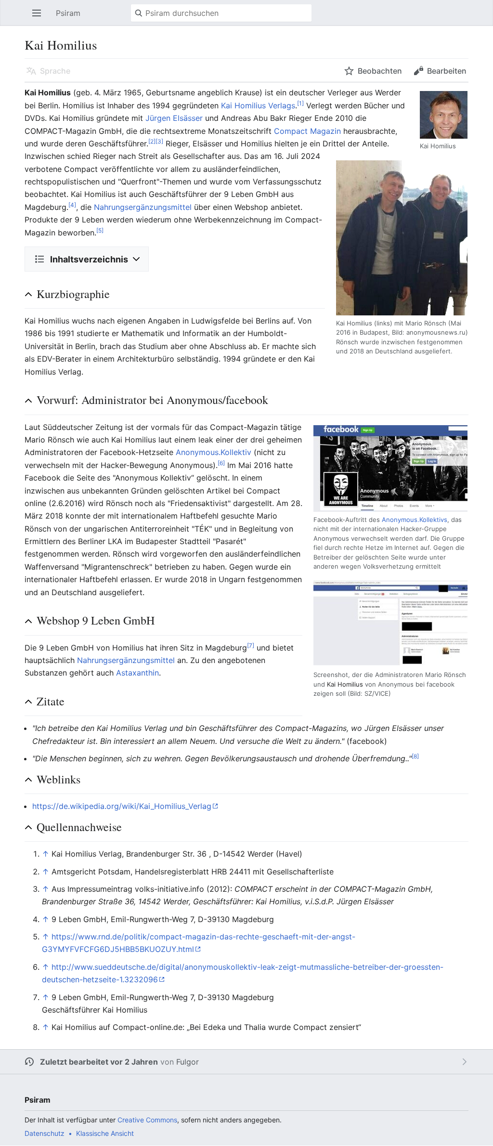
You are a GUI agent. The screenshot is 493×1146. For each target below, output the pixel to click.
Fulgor (187, 1062)
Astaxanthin (137, 672)
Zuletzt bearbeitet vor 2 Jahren (99, 1062)
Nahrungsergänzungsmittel (143, 207)
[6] (221, 462)
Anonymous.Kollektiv (213, 452)
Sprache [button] (55, 71)
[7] (250, 645)
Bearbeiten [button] (447, 71)
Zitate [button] (51, 701)
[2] (152, 141)
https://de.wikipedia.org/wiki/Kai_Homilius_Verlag (121, 806)
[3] (159, 141)
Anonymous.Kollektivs (414, 519)
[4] (72, 204)
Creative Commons (147, 1120)
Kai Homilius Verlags (258, 105)
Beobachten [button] (380, 71)
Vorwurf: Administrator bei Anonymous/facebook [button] (152, 399)
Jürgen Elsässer (174, 118)
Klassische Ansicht (105, 1133)
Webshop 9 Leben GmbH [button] (96, 620)
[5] (100, 230)
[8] (415, 756)
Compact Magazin (307, 131)
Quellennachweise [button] (79, 826)
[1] (300, 102)
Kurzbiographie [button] (73, 293)
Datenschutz (45, 1133)
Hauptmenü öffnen (39, 18)
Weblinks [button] (58, 779)
